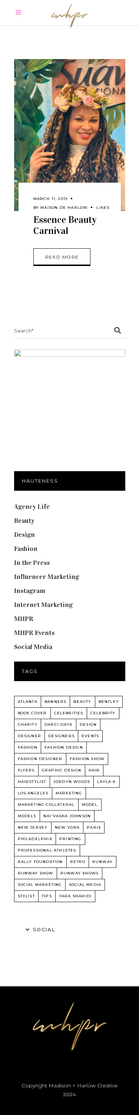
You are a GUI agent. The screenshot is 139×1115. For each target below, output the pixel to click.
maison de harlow (63, 207)
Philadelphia (35, 838)
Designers (61, 735)
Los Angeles (33, 793)
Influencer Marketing (46, 577)
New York (67, 827)
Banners (55, 701)
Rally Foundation (40, 861)
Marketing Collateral (46, 804)
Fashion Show (87, 758)
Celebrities (68, 713)
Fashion (25, 549)
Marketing (69, 793)
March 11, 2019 (50, 198)
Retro (77, 861)
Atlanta (27, 701)
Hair (94, 770)
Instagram (29, 591)
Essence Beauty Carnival (64, 225)
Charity (27, 724)
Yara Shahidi (75, 896)
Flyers (26, 770)
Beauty (24, 521)
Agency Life (32, 507)
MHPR (23, 619)
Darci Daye (58, 724)
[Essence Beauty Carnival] (69, 135)
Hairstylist (32, 781)
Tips (47, 896)
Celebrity (103, 713)
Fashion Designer (40, 758)
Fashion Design (63, 747)
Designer (30, 735)
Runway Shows (79, 873)
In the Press (32, 563)
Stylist (26, 896)
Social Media (33, 647)
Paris (94, 827)
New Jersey (33, 827)
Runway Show (35, 873)
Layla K (106, 781)
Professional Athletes (47, 850)
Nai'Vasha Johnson (67, 816)
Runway (102, 861)
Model (90, 804)
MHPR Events (34, 633)
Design (24, 535)
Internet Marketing (43, 605)
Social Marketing (40, 884)
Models (27, 816)
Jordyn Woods (71, 781)
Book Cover (32, 713)
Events (90, 735)
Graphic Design (62, 770)
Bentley (109, 701)
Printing (70, 838)
